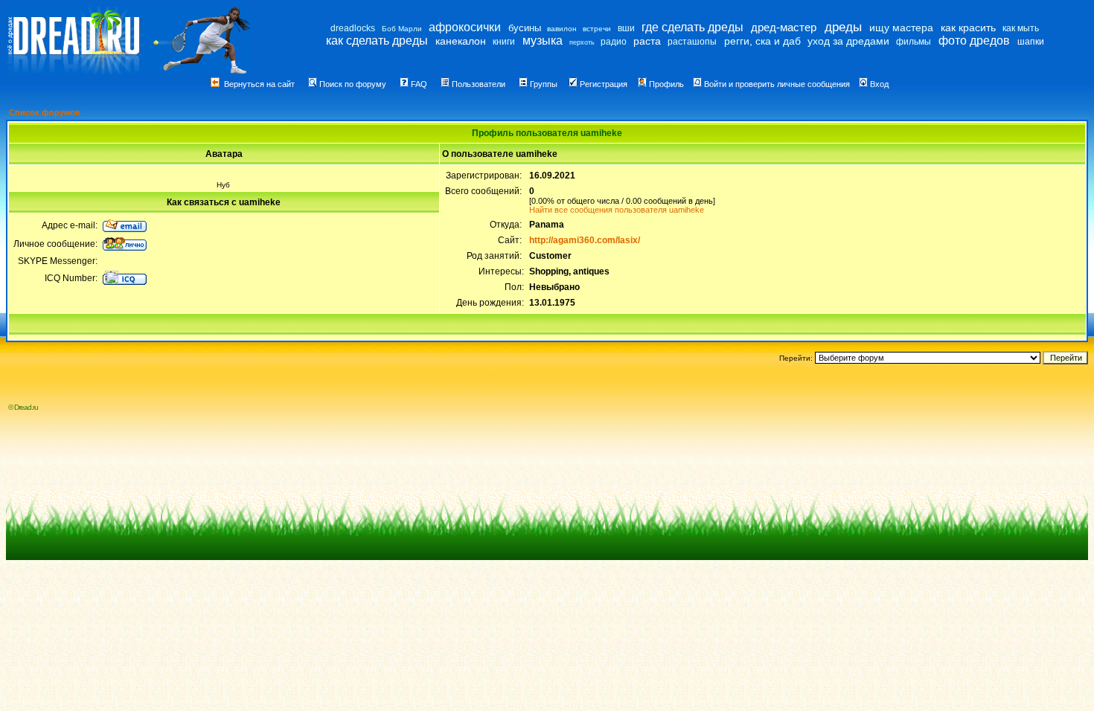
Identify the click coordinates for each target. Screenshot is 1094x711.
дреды (843, 27)
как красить (968, 27)
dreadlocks (352, 28)
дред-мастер (783, 27)
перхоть (582, 42)
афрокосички (465, 27)
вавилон (562, 29)
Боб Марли (402, 29)
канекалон (460, 41)
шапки (1030, 41)
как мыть (1020, 28)
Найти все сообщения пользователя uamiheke (616, 209)
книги (504, 41)
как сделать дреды (377, 40)
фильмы (913, 41)
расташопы (692, 41)
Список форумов (44, 112)
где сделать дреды (692, 27)
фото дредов (974, 40)
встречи (597, 29)
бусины (524, 27)
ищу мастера (901, 27)
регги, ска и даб (762, 41)
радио (614, 41)
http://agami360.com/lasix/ (584, 240)
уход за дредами (848, 41)
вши (626, 28)
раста (647, 41)
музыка (542, 40)
